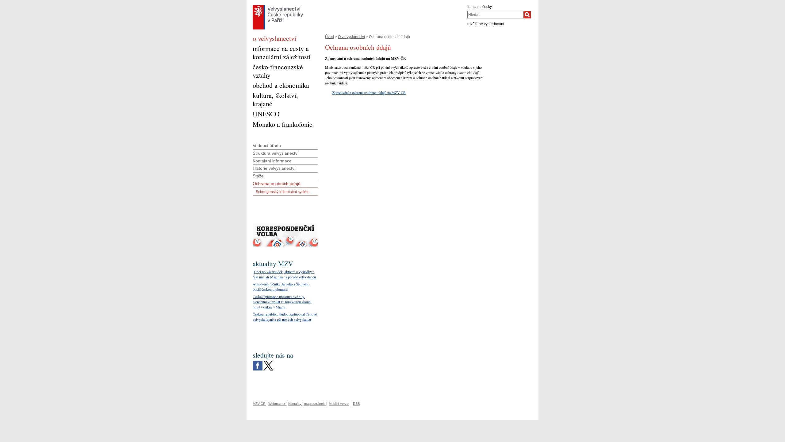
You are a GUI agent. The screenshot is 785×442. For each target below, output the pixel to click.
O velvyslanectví (351, 37)
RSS (356, 403)
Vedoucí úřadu (267, 145)
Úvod (329, 37)
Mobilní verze (339, 403)
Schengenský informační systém (282, 192)
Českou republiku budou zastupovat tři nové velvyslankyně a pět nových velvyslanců (285, 317)
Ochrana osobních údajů (277, 183)
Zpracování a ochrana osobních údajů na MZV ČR (369, 92)
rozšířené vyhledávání (485, 24)
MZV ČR (259, 403)
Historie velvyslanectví (274, 168)
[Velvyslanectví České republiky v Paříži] (278, 6)
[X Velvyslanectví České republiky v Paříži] (268, 362)
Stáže (258, 175)
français (474, 7)
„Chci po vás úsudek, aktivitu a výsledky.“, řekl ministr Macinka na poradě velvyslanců (284, 274)
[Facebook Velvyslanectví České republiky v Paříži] (257, 362)
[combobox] (495, 14)
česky (487, 7)
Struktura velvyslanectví (276, 153)
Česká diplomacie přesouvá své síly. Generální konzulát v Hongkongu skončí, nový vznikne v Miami (282, 301)
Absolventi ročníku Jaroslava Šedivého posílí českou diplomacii (281, 286)
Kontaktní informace (272, 160)
